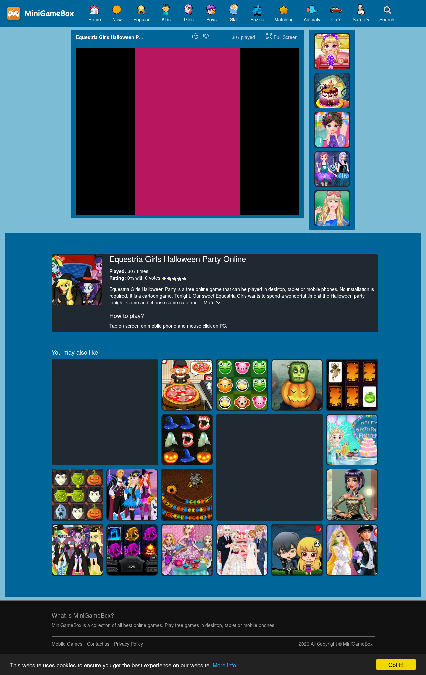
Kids (166, 19)
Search (386, 19)
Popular (141, 19)
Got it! (396, 664)
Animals (312, 19)
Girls (189, 19)
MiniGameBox (358, 643)
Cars (336, 19)
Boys (211, 19)
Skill (234, 19)
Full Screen (285, 37)
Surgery (361, 19)
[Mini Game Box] (41, 13)
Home (94, 19)
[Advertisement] (35, 130)
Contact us (98, 643)
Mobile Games (67, 643)
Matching (284, 19)
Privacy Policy (128, 643)
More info (224, 665)
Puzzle (257, 19)
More (210, 302)
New (117, 19)
